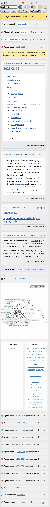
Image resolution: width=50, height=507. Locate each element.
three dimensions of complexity (23, 128)
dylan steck (15, 104)
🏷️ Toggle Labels (37, 287)
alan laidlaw (22, 107)
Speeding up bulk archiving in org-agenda (21, 220)
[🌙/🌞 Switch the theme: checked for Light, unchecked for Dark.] (20, 7)
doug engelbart (17, 93)
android (39, 186)
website (12, 243)
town (9, 87)
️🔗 (44, 63)
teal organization (17, 124)
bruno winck (12, 107)
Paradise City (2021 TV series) (32, 39)
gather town (12, 97)
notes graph (23, 246)
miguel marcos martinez (30, 104)
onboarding (19, 131)
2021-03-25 (16, 488)
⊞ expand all (36, 11)
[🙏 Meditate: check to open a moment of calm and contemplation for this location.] (40, 7)
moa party (31, 370)
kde (12, 163)
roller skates (16, 178)
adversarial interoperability (21, 121)
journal (12, 348)
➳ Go (13, 11)
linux (30, 166)
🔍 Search (5, 11)
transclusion (16, 117)
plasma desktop (32, 163)
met (8, 104)
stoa (16, 110)
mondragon (12, 101)
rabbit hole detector (19, 114)
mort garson (16, 83)
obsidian (20, 184)
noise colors (12, 76)
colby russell (12, 90)
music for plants (13, 80)
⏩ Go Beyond (23, 11)
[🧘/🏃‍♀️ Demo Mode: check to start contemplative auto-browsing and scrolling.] (27, 7)
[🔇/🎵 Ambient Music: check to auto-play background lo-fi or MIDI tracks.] (33, 7)
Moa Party (35, 240)
